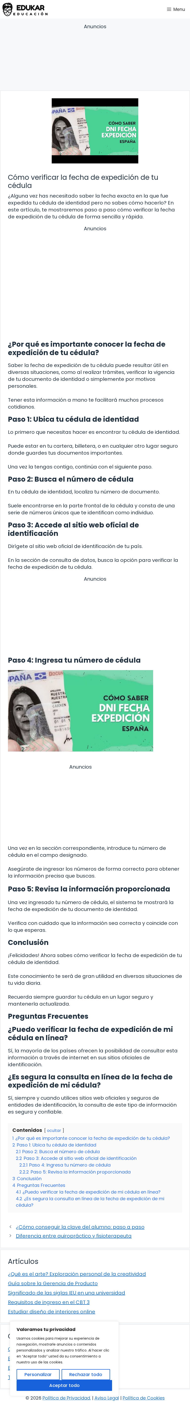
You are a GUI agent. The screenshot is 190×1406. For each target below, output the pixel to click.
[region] (64, 1358)
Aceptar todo (64, 1385)
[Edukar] (25, 9)
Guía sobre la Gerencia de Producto (53, 1283)
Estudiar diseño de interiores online (51, 1311)
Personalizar (38, 1374)
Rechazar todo (85, 1374)
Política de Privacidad (66, 1398)
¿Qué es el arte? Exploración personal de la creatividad (77, 1274)
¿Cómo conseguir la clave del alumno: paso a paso (80, 1227)
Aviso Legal (107, 1398)
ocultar (54, 1130)
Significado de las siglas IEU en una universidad (66, 1292)
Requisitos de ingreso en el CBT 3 (49, 1302)
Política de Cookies (144, 1398)
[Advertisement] (95, 58)
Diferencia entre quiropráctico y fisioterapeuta (74, 1235)
